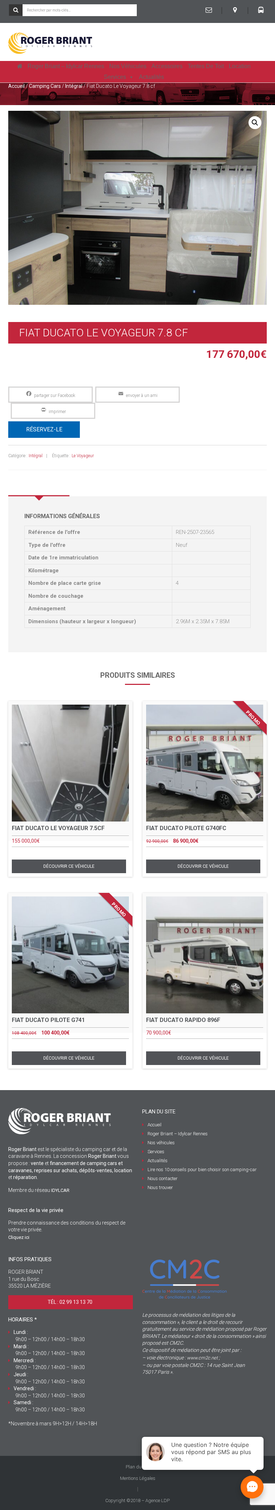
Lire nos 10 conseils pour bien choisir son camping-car (202, 1169)
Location (240, 66)
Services (115, 77)
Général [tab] (39, 485)
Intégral (73, 86)
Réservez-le (44, 429)
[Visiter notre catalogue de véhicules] (261, 10)
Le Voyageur (83, 455)
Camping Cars (45, 86)
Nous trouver (160, 1187)
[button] (255, 122)
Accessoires (167, 66)
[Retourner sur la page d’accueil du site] (19, 66)
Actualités (151, 77)
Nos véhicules (127, 66)
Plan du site (138, 1466)
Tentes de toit (206, 66)
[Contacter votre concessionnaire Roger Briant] (208, 10)
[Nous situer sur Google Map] (235, 10)
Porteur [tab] (102, 485)
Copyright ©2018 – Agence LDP (137, 1500)
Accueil (16, 86)
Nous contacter (163, 1178)
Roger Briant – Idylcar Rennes (66, 66)
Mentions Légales (137, 1478)
